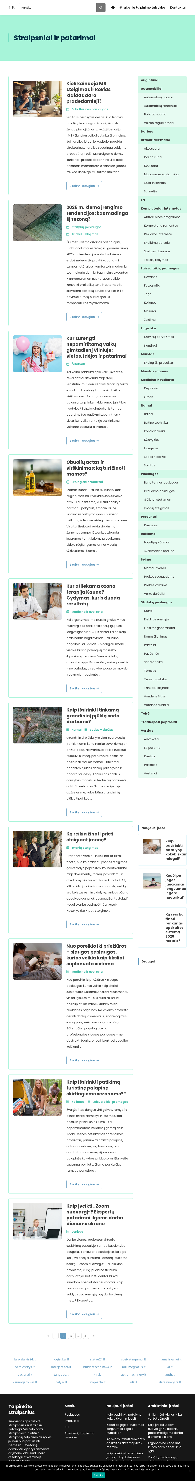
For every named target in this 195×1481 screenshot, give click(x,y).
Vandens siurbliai (156, 705)
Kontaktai (177, 7)
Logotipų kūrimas (157, 542)
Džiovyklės (151, 440)
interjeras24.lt (61, 1367)
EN (143, 200)
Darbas (147, 131)
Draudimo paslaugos (159, 491)
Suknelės (150, 191)
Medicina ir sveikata (157, 380)
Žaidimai (150, 320)
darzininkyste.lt (170, 1382)
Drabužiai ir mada (155, 140)
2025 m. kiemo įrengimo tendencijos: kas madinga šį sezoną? (97, 213)
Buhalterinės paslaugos (161, 482)
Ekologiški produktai (158, 363)
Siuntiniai (150, 345)
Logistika (148, 328)
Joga (147, 294)
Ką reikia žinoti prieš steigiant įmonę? (89, 837)
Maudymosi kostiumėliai (161, 174)
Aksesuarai (152, 148)
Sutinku (98, 1475)
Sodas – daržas (155, 457)
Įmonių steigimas (156, 508)
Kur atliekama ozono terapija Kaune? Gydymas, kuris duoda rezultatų (93, 595)
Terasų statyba (155, 679)
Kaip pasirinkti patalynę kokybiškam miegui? (176, 850)
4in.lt (97, 1374)
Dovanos (150, 277)
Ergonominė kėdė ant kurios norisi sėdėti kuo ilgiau (164, 1447)
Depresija (151, 388)
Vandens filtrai (154, 696)
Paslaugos (149, 474)
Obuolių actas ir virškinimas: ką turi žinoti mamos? (95, 468)
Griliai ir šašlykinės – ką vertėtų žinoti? (165, 1416)
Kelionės (150, 302)
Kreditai (149, 756)
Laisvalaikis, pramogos (160, 268)
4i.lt (170, 1367)
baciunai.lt (25, 1374)
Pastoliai (150, 645)
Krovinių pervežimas (159, 337)
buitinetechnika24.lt (97, 1367)
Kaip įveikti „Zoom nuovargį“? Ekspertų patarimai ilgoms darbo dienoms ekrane (94, 1215)
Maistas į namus (154, 371)
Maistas (147, 354)
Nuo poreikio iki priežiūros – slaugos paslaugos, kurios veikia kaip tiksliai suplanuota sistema (96, 955)
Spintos (149, 465)
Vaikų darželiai (154, 594)
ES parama (152, 748)
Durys (148, 611)
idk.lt (133, 1382)
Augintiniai (150, 80)
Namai (146, 405)
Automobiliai (151, 89)
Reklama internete (158, 234)
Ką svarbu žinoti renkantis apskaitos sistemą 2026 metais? (174, 927)
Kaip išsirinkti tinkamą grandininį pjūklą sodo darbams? (92, 716)
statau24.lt (97, 1359)
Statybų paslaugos (156, 602)
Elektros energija (156, 619)
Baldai (148, 414)
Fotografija (152, 285)
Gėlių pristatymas (157, 499)
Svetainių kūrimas (157, 251)
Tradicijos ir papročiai (159, 722)
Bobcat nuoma (155, 114)
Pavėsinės (151, 653)
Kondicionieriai (154, 431)
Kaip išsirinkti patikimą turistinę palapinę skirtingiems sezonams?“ (96, 1088)
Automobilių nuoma (158, 97)
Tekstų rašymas (156, 260)
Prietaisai (150, 525)
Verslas (147, 730)
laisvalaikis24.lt (25, 1359)
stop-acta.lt (97, 1382)
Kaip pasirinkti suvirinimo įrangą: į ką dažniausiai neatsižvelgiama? (124, 1457)
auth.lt (170, 1374)
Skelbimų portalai (157, 243)
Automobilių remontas (160, 106)
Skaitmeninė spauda (159, 551)
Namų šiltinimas (155, 636)
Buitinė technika (156, 422)
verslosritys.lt (25, 1367)
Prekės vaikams (155, 585)
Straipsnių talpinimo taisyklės (142, 7)
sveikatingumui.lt (133, 1359)
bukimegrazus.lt (133, 1367)
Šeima (146, 559)
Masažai (150, 311)
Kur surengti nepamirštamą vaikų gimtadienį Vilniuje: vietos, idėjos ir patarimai (96, 347)
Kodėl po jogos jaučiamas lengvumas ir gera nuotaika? (175, 886)
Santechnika (153, 662)
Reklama (148, 534)
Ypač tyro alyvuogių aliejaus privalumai (162, 1459)
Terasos (150, 671)
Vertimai (150, 773)
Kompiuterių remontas (161, 225)
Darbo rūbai (153, 157)
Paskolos (150, 765)
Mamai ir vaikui (155, 568)
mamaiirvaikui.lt (169, 1359)
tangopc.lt (61, 1374)
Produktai (149, 517)
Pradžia (113, 8)
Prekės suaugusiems (159, 576)
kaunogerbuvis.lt (25, 1382)
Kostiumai (151, 166)
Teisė (145, 713)
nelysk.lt (61, 1382)
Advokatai (151, 739)
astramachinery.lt (133, 1374)
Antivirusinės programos (162, 217)
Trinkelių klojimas (156, 688)
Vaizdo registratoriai (159, 123)
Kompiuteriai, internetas (161, 208)
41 (86, 1336)
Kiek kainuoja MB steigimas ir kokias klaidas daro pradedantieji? (88, 92)
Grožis (148, 397)
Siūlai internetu (155, 183)
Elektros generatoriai (159, 628)
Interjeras (151, 448)
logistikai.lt (61, 1359)
